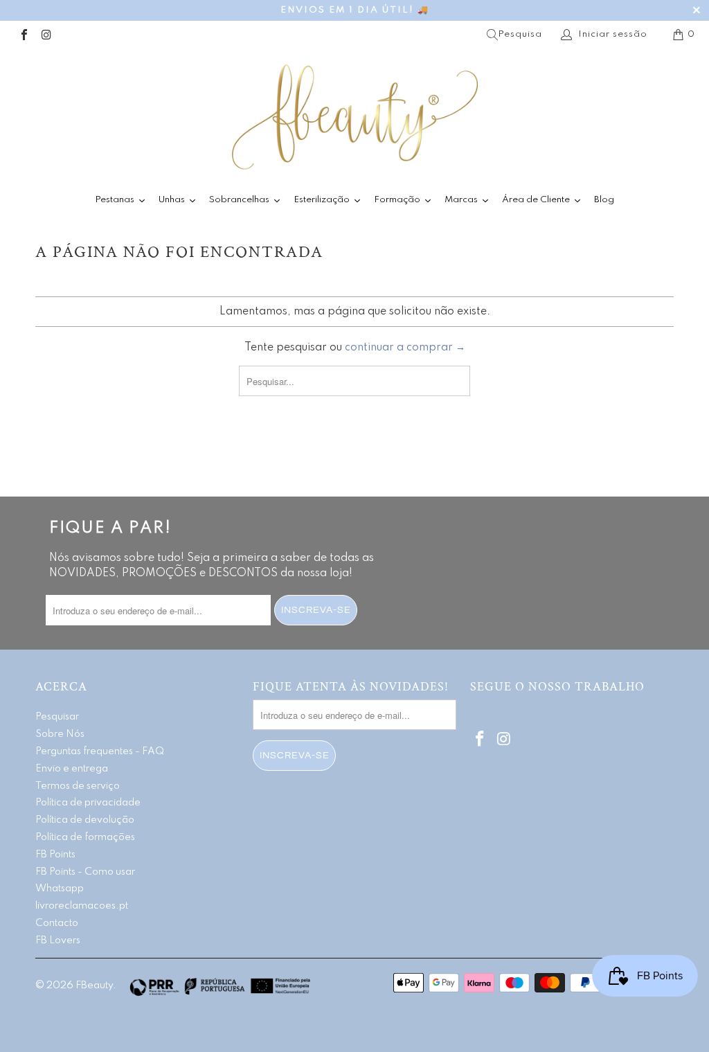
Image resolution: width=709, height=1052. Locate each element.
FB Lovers (57, 940)
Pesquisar (57, 717)
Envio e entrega (71, 769)
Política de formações (85, 837)
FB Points (55, 854)
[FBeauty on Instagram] (45, 34)
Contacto (56, 923)
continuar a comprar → (405, 347)
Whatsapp (59, 888)
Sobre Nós (59, 734)
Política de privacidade (88, 803)
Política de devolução (84, 820)
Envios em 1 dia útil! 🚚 (354, 10)
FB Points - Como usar (85, 872)
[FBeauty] (354, 116)
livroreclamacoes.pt (81, 906)
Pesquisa (520, 34)
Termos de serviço (77, 786)
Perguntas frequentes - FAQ (99, 751)
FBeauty (94, 985)
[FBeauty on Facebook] (23, 34)
